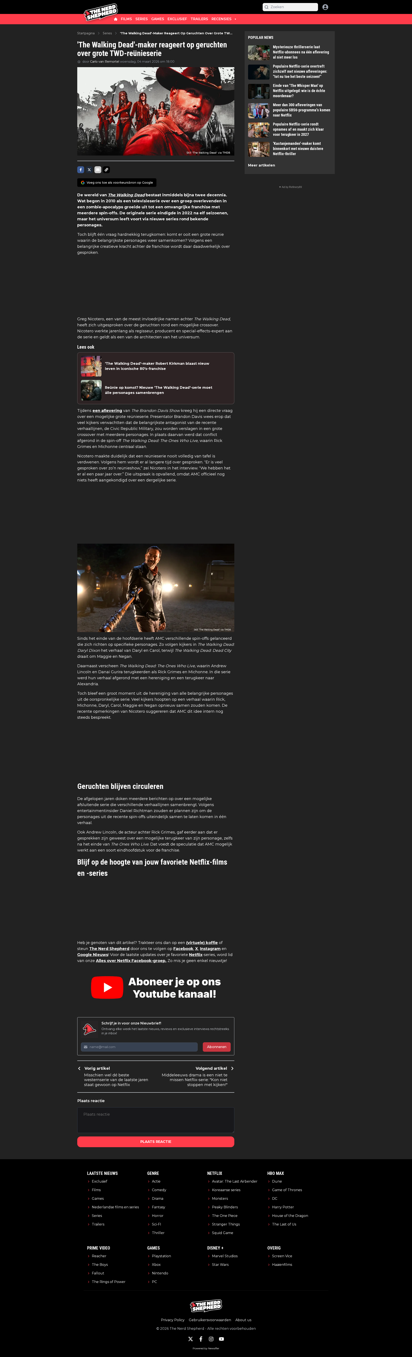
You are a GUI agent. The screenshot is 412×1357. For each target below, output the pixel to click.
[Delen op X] (89, 169)
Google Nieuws (92, 954)
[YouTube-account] (221, 1339)
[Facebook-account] (200, 1339)
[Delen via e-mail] (97, 169)
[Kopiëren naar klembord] (106, 169)
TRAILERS (199, 19)
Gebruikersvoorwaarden (210, 1320)
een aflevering (107, 410)
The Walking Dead (126, 195)
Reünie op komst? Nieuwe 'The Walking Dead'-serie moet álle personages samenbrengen (158, 390)
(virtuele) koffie (202, 942)
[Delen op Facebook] (80, 169)
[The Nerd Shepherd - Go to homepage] (101, 7)
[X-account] (190, 1339)
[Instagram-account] (211, 1339)
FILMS (126, 19)
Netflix (195, 954)
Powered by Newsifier (206, 1348)
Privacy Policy (173, 1320)
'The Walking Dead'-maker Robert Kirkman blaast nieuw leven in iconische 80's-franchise (157, 366)
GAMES (157, 19)
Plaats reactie (155, 1142)
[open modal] (325, 7)
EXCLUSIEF (177, 19)
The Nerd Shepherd (109, 948)
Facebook (183, 948)
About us (243, 1320)
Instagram (210, 948)
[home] (116, 19)
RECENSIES (222, 19)
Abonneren (216, 1047)
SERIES (141, 19)
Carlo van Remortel (104, 62)
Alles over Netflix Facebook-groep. (131, 960)
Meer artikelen (261, 165)
